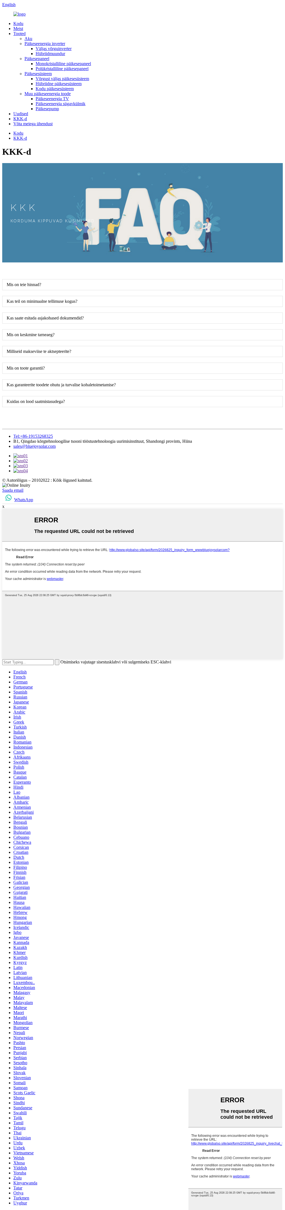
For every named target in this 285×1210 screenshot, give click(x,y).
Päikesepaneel (36, 58)
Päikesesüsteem (38, 73)
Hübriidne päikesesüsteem (59, 83)
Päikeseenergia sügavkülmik (60, 103)
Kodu (18, 23)
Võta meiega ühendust (33, 123)
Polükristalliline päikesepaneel (62, 68)
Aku (28, 38)
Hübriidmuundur (50, 53)
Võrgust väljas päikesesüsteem (62, 78)
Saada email (12, 490)
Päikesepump (47, 108)
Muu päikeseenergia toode (47, 93)
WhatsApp (23, 499)
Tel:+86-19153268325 (33, 436)
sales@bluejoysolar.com (34, 446)
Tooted (19, 33)
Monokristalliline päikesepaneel (63, 63)
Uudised (20, 113)
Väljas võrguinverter (54, 48)
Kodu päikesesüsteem (55, 88)
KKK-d (20, 118)
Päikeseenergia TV (52, 98)
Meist (18, 28)
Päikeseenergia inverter (44, 43)
